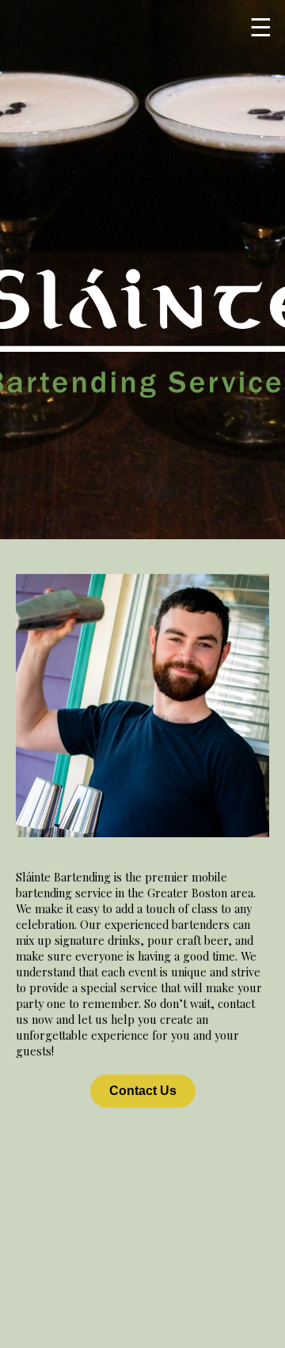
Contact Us (143, 1090)
